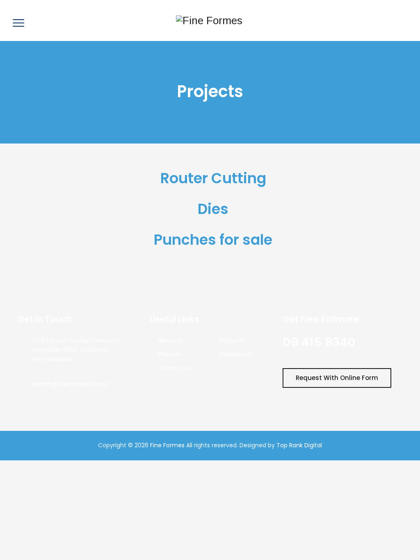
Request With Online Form (337, 377)
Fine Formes (167, 445)
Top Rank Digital (299, 445)
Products (231, 340)
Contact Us (174, 368)
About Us (170, 340)
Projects (169, 354)
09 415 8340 (319, 342)
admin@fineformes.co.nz (70, 384)
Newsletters (235, 354)
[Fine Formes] (209, 20)
